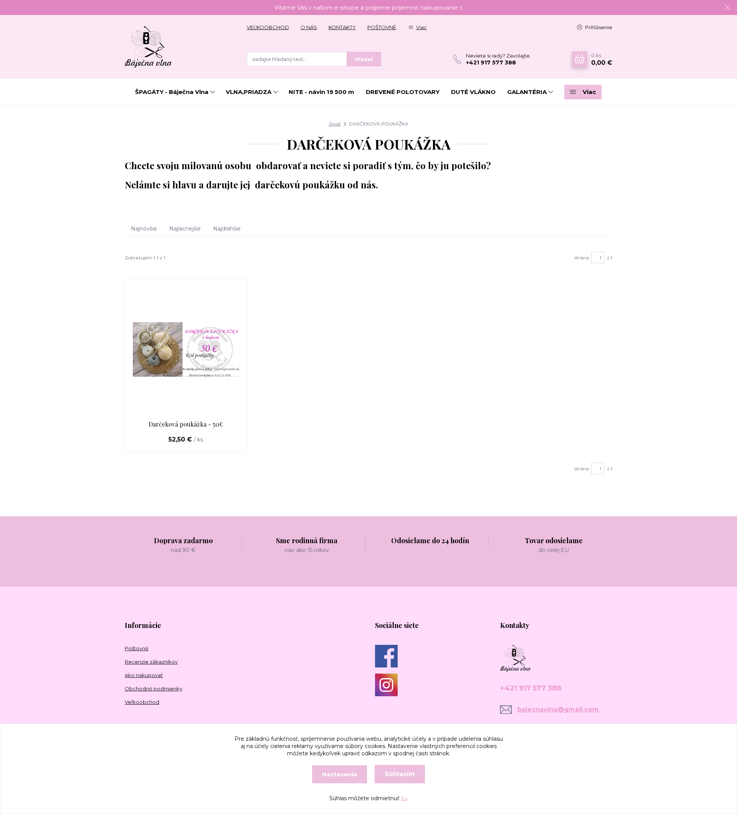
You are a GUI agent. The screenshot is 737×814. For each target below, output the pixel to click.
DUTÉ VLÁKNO (473, 92)
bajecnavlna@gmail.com (558, 709)
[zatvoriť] (727, 7)
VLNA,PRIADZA (248, 92)
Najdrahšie (227, 228)
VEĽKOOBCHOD (268, 27)
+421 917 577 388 (491, 62)
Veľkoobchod (142, 702)
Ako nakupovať (144, 675)
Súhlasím (400, 774)
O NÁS (309, 27)
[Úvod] (178, 47)
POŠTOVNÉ (381, 27)
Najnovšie (144, 228)
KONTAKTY (342, 27)
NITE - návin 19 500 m (321, 92)
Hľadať (364, 59)
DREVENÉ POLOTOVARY (403, 92)
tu (404, 798)
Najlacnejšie (185, 228)
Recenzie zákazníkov (151, 662)
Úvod (334, 124)
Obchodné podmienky (153, 688)
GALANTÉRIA (527, 92)
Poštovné (137, 648)
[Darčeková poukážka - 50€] (185, 349)
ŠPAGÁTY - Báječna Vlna (171, 92)
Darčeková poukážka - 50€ (186, 424)
